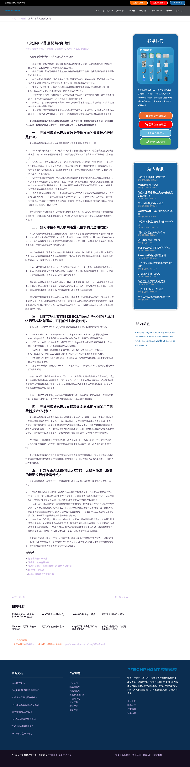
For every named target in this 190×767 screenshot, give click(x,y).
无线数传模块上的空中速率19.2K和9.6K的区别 (49, 566)
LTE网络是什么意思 (149, 273)
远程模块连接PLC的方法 (151, 177)
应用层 (170, 336)
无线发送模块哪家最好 (53, 626)
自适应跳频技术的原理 (150, 203)
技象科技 (30, 644)
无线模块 (59, 48)
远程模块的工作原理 (37, 558)
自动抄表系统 (149, 333)
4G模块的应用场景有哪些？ (24, 697)
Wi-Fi (145, 345)
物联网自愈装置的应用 (22, 711)
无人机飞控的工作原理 (150, 289)
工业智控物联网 (77, 694)
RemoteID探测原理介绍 (152, 255)
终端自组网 (75, 698)
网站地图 (157, 754)
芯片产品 (74, 702)
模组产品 (74, 706)
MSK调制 (158, 336)
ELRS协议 (169, 341)
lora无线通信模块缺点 (53, 614)
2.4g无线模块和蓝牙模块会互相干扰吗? (84, 627)
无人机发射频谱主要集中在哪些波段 (155, 265)
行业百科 (49, 48)
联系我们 (131, 712)
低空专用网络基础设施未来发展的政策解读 (155, 194)
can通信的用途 (18, 682)
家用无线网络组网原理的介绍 (154, 247)
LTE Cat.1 (151, 341)
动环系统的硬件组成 (149, 240)
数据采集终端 (159, 333)
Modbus (160, 340)
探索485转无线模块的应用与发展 (24, 627)
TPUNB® (74, 682)
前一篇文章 (18, 597)
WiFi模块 (138, 341)
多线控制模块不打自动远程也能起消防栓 (114, 627)
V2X (146, 336)
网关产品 (74, 710)
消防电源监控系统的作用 (151, 232)
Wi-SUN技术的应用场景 (23, 726)
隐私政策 (131, 704)
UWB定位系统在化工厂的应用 (25, 704)
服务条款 (131, 701)
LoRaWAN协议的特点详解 (24, 719)
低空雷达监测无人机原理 (151, 281)
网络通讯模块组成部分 (113, 614)
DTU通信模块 (140, 333)
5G (174, 341)
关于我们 (131, 708)
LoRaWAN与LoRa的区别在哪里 (155, 212)
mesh (141, 345)
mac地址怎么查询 (148, 184)
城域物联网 (75, 686)
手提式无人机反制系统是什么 (154, 296)
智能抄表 (145, 341)
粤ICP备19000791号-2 (60, 754)
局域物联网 (75, 690)
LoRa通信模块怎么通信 (83, 614)
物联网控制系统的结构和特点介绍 (155, 223)
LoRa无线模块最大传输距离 (41, 573)
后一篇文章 (121, 597)
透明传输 (151, 336)
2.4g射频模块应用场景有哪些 (25, 690)
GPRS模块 (167, 333)
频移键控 (165, 336)
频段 (136, 345)
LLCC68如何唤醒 (36, 570)
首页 (117, 754)
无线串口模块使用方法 (38, 562)
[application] (111, 10)
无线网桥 (142, 336)
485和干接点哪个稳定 (22, 733)
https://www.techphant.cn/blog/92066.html (84, 644)
